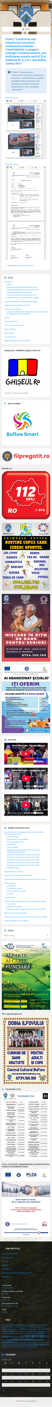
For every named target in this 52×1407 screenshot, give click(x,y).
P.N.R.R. (9, 284)
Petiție (6, 318)
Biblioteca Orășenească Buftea (15, 913)
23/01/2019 (12, 265)
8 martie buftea (31, 1327)
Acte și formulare (13, 837)
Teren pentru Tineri (11, 321)
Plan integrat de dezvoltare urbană (19, 292)
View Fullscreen (11, 97)
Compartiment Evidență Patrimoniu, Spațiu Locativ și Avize (25, 879)
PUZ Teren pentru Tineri (15, 842)
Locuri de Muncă (10, 329)
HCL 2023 (5, 1294)
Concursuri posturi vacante (16, 891)
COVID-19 (11, 1333)
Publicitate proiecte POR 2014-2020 (17, 305)
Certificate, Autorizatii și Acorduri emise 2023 (23, 857)
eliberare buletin (32, 1333)
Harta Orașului (9, 333)
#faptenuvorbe (6, 1325)
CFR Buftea (41, 1331)
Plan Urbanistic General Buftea (17, 839)
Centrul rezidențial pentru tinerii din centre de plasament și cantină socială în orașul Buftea (27, 313)
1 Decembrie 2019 (42, 1325)
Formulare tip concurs (14, 888)
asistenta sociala (7, 1329)
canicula (39, 1329)
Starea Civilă (11, 904)
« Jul (3, 1390)
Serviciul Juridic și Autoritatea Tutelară (18, 875)
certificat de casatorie (22, 1331)
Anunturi (21, 265)
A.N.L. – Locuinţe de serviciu (14, 325)
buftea (23, 1329)
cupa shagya (23, 1333)
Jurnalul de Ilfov (10, 337)
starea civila (38, 1344)
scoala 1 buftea (27, 1342)
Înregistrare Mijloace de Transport (16, 921)
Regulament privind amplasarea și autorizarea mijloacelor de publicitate (23, 851)
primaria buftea (20, 1339)
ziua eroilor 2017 (11, 1347)
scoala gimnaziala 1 (36, 1342)
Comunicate (29, 265)
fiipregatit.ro (6, 1277)
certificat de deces (33, 1331)
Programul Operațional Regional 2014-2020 (22, 287)
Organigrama (11, 886)
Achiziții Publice (9, 897)
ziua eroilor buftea (31, 1347)
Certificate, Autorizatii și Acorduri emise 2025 (23, 862)
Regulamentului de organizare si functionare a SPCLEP (26, 909)
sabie (21, 1342)
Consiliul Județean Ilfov (10, 1254)
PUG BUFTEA (11, 845)
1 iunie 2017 (16, 1327)
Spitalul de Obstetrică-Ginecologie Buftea (17, 1273)
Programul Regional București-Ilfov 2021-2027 (23, 290)
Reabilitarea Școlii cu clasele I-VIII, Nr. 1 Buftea (23, 298)
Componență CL (7, 1288)
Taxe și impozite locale (10, 1306)
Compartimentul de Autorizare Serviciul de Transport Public (25, 917)
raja (18, 1342)
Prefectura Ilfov (7, 1257)
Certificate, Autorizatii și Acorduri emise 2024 (23, 860)
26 (19, 1381)
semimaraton (5, 1345)
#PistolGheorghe (18, 1325)
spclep (29, 1345)
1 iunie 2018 (23, 1327)
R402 (12, 1342)
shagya (11, 1345)
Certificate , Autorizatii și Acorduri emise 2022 (23, 855)
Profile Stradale (12, 847)
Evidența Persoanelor (14, 906)
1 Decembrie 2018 (31, 1325)
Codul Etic (10, 893)
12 (19, 1374)
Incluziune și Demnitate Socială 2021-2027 (21, 295)
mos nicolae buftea (18, 1336)
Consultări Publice (13, 868)
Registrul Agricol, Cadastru (14, 871)
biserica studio (17, 1329)
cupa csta (16, 1333)
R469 (15, 1342)
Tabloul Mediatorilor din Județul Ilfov (17, 341)
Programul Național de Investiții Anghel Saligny (21, 301)
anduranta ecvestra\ (40, 1327)
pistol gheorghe (34, 1336)
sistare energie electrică (20, 1345)
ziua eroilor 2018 (20, 1347)
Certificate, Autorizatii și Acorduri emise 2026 (23, 865)
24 (5, 1381)
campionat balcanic (32, 1329)
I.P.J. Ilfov (5, 1261)
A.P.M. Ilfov (5, 1269)
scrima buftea (45, 1342)
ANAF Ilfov (5, 1265)
